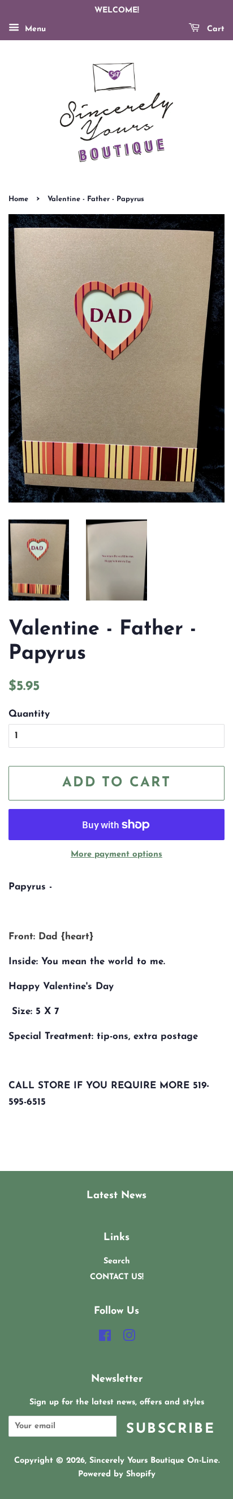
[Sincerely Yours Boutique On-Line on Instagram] (129, 1338)
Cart (214, 29)
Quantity (29, 714)
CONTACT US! (117, 1277)
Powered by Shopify (117, 1474)
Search (116, 1261)
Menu (34, 29)
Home (18, 199)
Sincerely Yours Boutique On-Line (153, 1461)
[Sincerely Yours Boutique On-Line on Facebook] (104, 1338)
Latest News (116, 1195)
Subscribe (170, 1429)
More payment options (116, 854)
